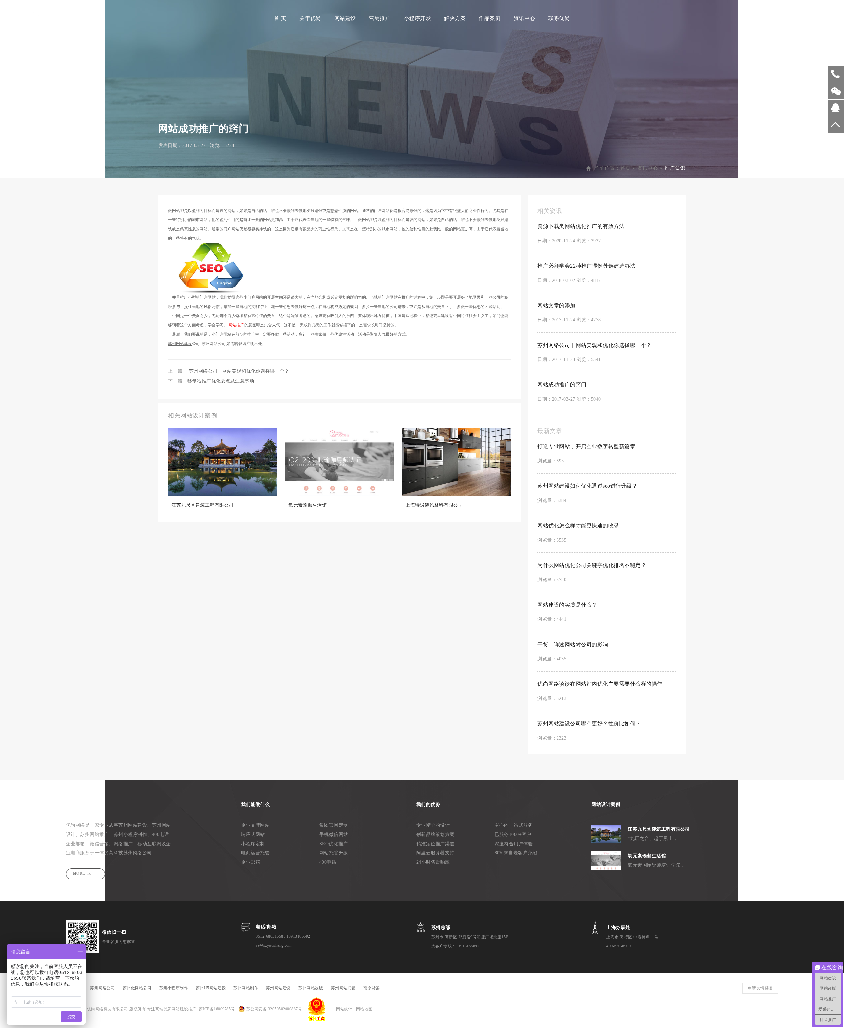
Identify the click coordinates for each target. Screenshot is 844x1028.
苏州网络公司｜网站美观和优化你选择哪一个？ (239, 371)
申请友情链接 (760, 988)
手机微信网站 (333, 834)
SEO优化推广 (333, 843)
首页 (625, 168)
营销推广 (380, 18)
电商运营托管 (255, 852)
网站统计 (344, 1009)
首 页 (280, 18)
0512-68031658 (269, 936)
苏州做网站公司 (137, 988)
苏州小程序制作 (130, 834)
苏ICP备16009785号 (217, 1009)
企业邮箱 (250, 862)
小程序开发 (417, 18)
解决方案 (455, 18)
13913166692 (298, 936)
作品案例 (489, 18)
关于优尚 (310, 18)
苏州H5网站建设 (211, 988)
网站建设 (345, 18)
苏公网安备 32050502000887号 (273, 1009)
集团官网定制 (333, 825)
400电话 (328, 862)
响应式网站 (253, 834)
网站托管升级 (333, 852)
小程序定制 (253, 843)
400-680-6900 (618, 946)
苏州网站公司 (214, 343)
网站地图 (364, 1009)
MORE (79, 873)
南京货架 (371, 988)
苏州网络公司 (137, 852)
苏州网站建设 (132, 825)
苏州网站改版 (310, 988)
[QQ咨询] (836, 110)
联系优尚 (559, 18)
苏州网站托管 (343, 988)
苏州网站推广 (94, 834)
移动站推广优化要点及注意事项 (220, 381)
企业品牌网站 (255, 825)
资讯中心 (524, 18)
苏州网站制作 (245, 988)
